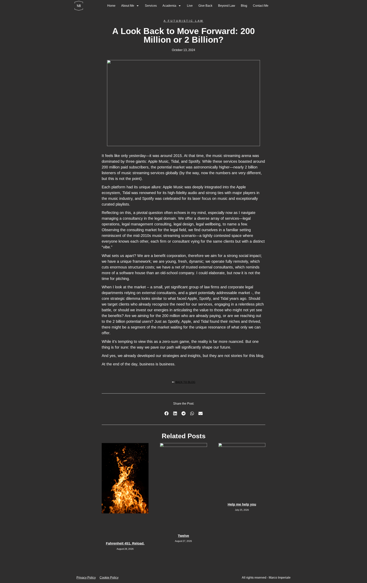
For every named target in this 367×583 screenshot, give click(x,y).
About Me (127, 5)
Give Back (205, 5)
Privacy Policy (86, 577)
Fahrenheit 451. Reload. (125, 543)
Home (111, 5)
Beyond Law (226, 5)
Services (151, 5)
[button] (166, 413)
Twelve (183, 536)
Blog (244, 5)
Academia (169, 5)
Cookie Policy (109, 577)
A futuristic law (184, 20)
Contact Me (260, 5)
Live (190, 5)
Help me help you (242, 504)
